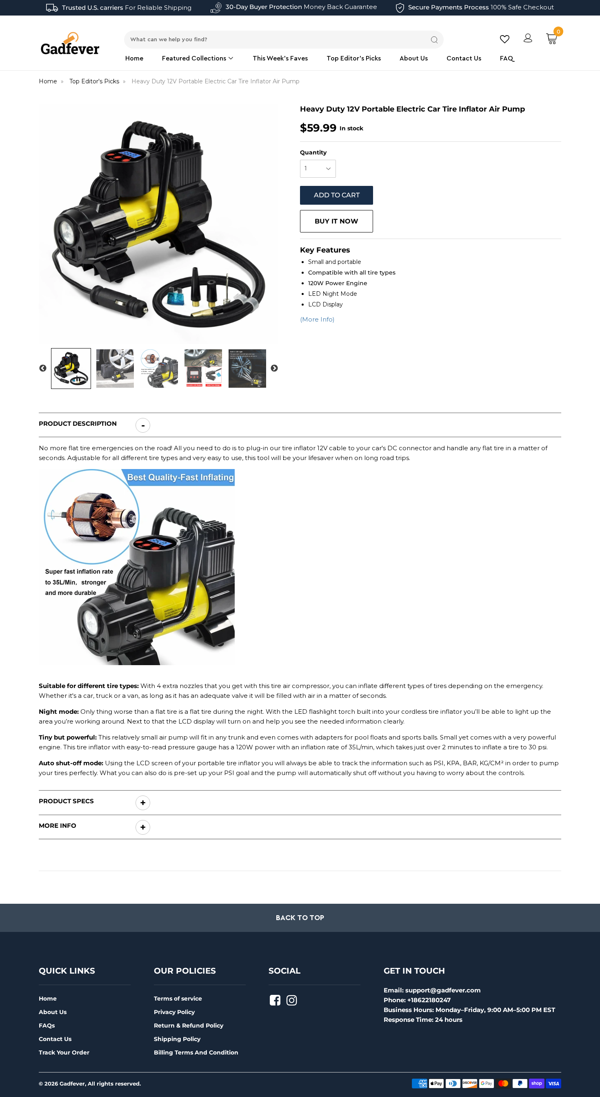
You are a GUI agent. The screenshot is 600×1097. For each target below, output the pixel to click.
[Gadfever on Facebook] (276, 1002)
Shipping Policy (177, 1039)
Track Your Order (64, 1052)
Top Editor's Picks (354, 58)
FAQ (506, 58)
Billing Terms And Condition (196, 1052)
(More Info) (317, 319)
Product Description (78, 423)
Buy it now (336, 221)
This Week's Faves (280, 58)
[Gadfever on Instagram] (293, 1002)
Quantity (313, 152)
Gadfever (72, 1083)
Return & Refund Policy (188, 1025)
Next (274, 368)
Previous (43, 368)
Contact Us (464, 58)
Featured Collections (195, 58)
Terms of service (178, 998)
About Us (414, 58)
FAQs (47, 1025)
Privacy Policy (174, 1012)
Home (134, 58)
